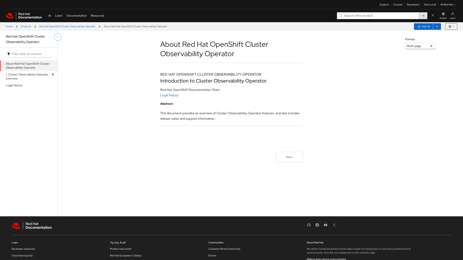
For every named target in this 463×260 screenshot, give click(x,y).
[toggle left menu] (57, 37)
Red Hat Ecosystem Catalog (125, 255)
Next (289, 157)
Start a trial (430, 4)
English (443, 18)
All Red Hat (446, 4)
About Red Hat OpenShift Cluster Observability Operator (28, 66)
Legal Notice (14, 85)
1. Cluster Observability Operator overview (27, 76)
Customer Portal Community (224, 248)
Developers (413, 4)
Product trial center (121, 248)
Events (212, 255)
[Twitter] (334, 226)
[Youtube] (325, 226)
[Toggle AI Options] (437, 26)
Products (26, 26)
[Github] (309, 226)
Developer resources (23, 248)
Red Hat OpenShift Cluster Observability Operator (67, 26)
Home (9, 26)
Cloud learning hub (22, 255)
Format (410, 39)
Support (384, 4)
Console (397, 4)
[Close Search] (432, 16)
